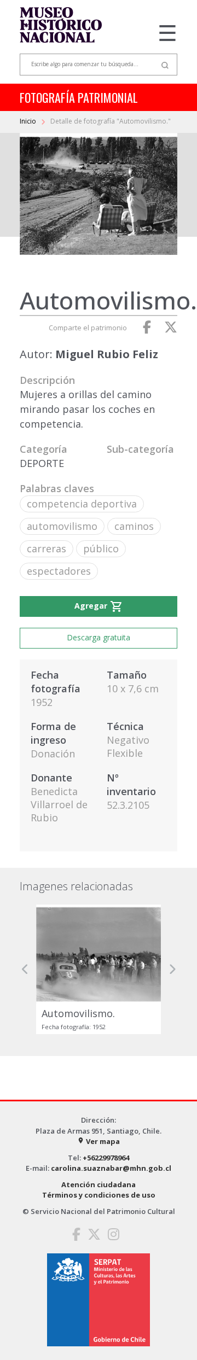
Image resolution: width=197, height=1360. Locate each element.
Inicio (29, 121)
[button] (25, 969)
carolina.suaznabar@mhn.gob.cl (111, 1168)
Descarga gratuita (98, 637)
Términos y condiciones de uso (98, 1195)
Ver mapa (98, 1141)
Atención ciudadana (98, 1184)
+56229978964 (106, 1158)
